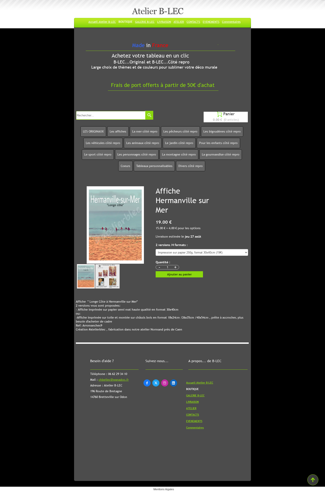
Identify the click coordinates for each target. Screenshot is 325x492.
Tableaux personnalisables (154, 166)
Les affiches (118, 131)
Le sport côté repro (97, 154)
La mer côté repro (144, 131)
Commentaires (231, 22)
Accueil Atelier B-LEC (102, 22)
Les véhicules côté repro (103, 143)
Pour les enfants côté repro (218, 143)
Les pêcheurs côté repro (180, 131)
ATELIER (179, 22)
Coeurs (125, 166)
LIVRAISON (164, 22)
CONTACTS (193, 22)
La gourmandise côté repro (220, 154)
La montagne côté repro (179, 154)
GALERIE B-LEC (145, 22)
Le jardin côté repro (179, 143)
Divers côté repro (190, 166)
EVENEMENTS (211, 22)
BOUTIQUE (125, 22)
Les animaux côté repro (142, 143)
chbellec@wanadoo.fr (114, 380)
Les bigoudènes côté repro (222, 131)
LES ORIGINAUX (93, 131)
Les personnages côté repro (136, 154)
